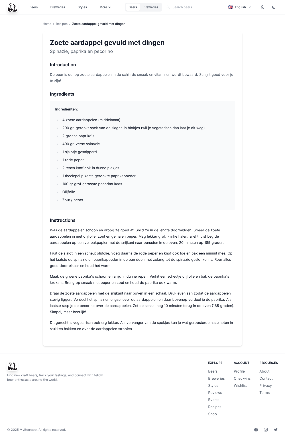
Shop (212, 414)
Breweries (57, 7)
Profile (239, 371)
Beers (33, 7)
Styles (82, 7)
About (264, 371)
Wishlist (240, 385)
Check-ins (242, 378)
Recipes (61, 24)
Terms (264, 392)
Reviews (215, 392)
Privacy (265, 385)
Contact (266, 378)
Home (47, 24)
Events (213, 399)
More (103, 7)
